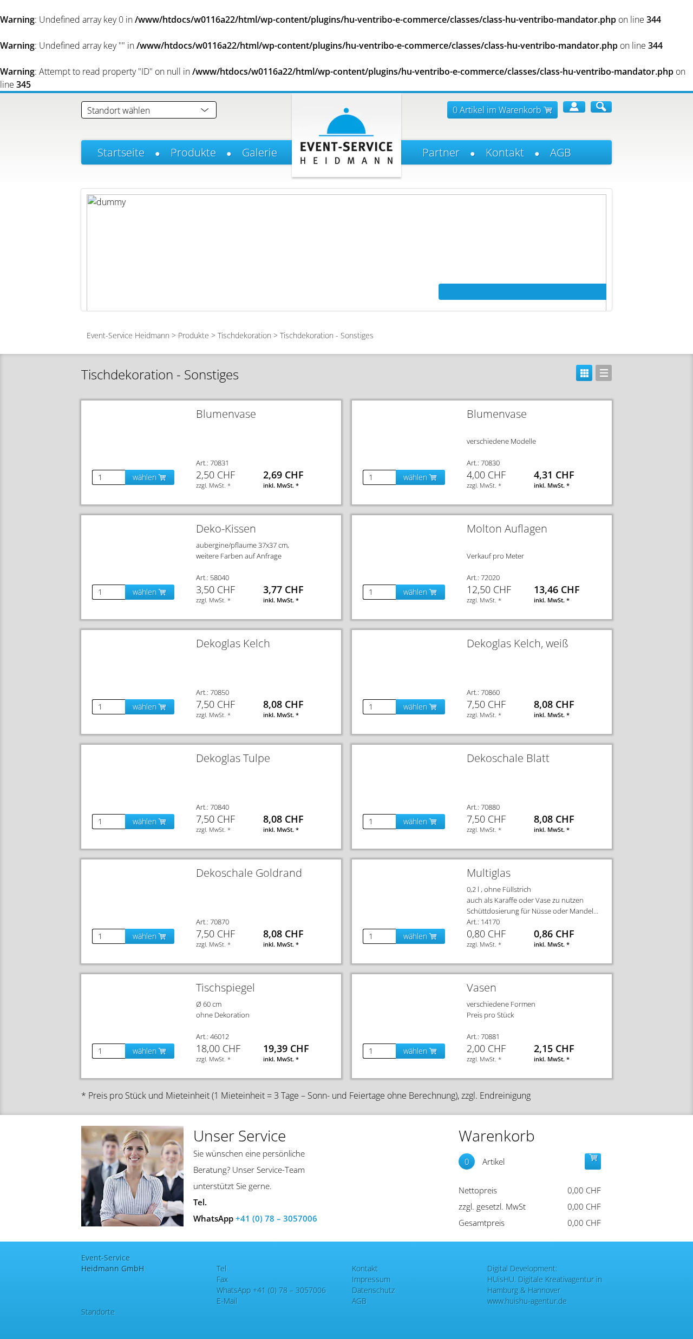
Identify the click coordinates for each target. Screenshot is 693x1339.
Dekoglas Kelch (233, 643)
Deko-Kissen (226, 528)
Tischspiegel (225, 987)
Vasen (481, 987)
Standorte (98, 1312)
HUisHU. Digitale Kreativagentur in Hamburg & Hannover (544, 1284)
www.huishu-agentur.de (527, 1301)
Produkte (193, 152)
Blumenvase (226, 413)
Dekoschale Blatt (508, 758)
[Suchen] (601, 107)
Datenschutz (373, 1290)
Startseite (121, 152)
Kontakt (505, 152)
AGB (560, 152)
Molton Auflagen (507, 528)
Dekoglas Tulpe (233, 758)
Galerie (259, 152)
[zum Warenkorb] (593, 1161)
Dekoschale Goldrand (249, 872)
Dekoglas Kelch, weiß (517, 643)
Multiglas (489, 872)
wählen (146, 477)
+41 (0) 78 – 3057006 (276, 1218)
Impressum (371, 1279)
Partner (441, 152)
